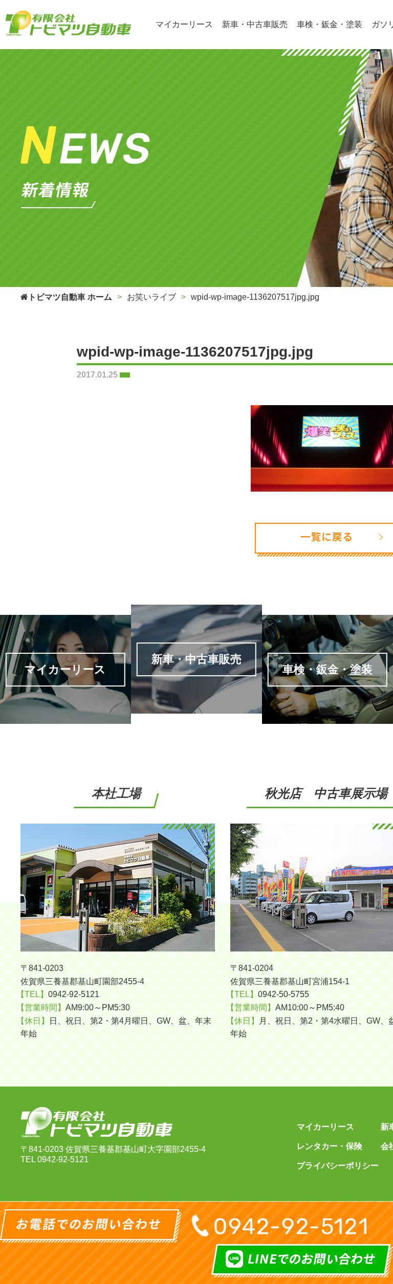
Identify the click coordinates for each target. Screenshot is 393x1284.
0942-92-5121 (63, 1159)
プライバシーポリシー (338, 1165)
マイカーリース (325, 1126)
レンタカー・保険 (329, 1146)
